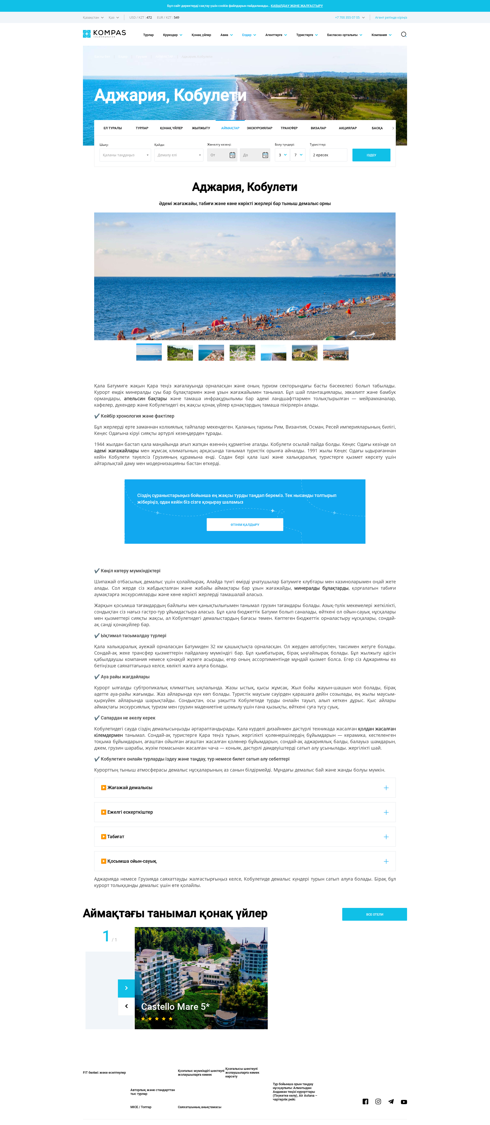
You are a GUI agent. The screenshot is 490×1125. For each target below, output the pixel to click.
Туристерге (305, 35)
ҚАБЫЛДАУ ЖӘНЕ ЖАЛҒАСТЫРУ (297, 6)
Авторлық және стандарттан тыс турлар (152, 1092)
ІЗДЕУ (371, 155)
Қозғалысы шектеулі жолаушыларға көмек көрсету (242, 1072)
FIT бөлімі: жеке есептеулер (104, 1072)
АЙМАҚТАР (230, 128)
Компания (380, 35)
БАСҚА (377, 128)
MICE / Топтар (140, 1107)
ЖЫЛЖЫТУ (201, 128)
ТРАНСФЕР (289, 128)
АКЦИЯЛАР (348, 128)
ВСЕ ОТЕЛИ (374, 914)
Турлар (148, 35)
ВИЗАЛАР (318, 128)
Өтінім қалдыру (245, 525)
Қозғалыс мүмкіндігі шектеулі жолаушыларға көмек (201, 1072)
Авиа (224, 35)
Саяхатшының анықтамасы (199, 1107)
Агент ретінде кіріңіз (391, 17)
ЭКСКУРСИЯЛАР (259, 128)
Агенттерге (274, 35)
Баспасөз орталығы (342, 35)
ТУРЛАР (142, 128)
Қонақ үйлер (201, 35)
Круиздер (170, 35)
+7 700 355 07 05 (347, 17)
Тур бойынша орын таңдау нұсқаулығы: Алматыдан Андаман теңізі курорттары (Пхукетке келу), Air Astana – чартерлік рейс (295, 1091)
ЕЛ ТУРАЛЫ (113, 128)
